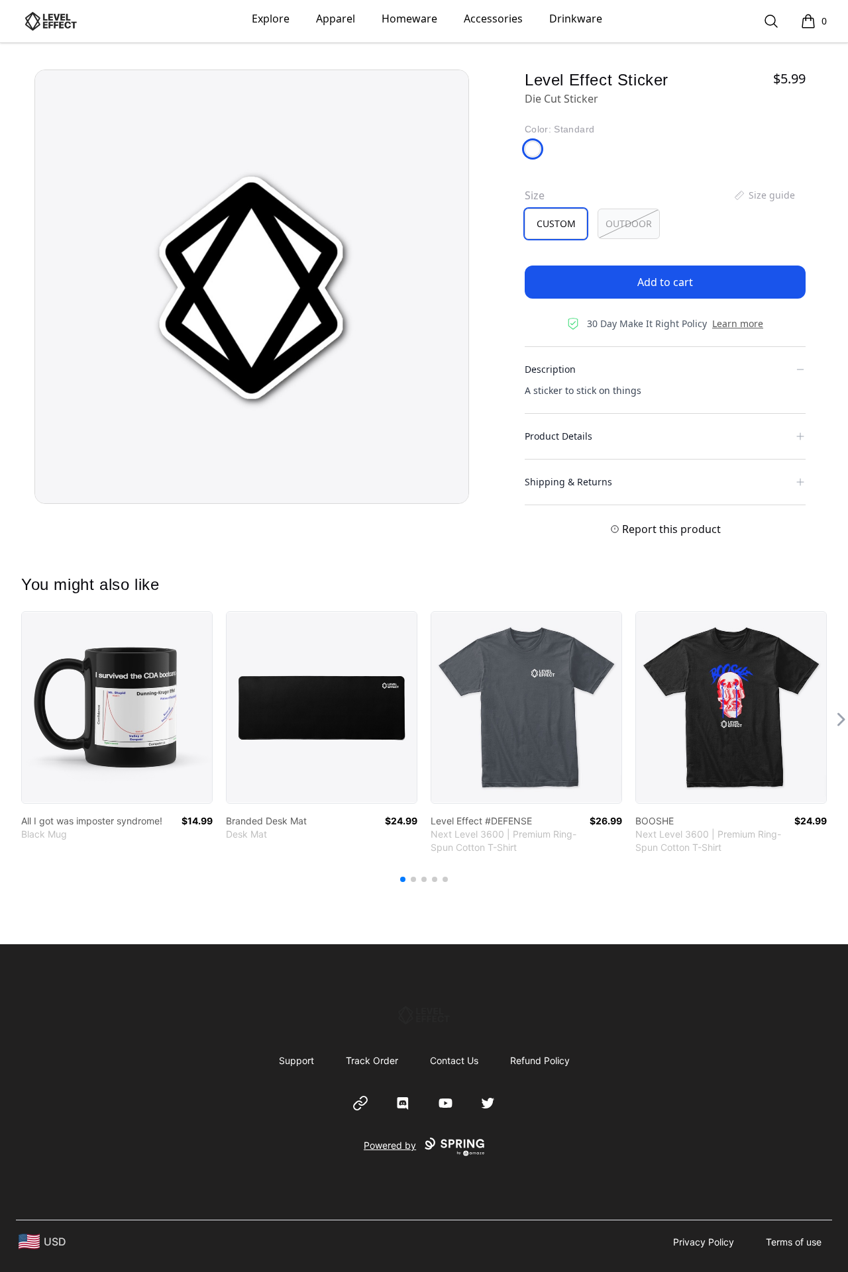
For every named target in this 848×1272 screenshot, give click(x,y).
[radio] (556, 224)
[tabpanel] (251, 287)
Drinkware (575, 18)
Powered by (390, 1145)
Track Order (372, 1060)
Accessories (493, 18)
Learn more (737, 323)
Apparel (335, 18)
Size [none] (535, 195)
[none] (764, 195)
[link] (117, 707)
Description (550, 369)
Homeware (409, 18)
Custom (556, 223)
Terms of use (794, 1242)
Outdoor (629, 223)
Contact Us (454, 1060)
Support (296, 1060)
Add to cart (665, 282)
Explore (271, 18)
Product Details (558, 436)
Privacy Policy (703, 1242)
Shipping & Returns (568, 481)
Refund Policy (540, 1060)
